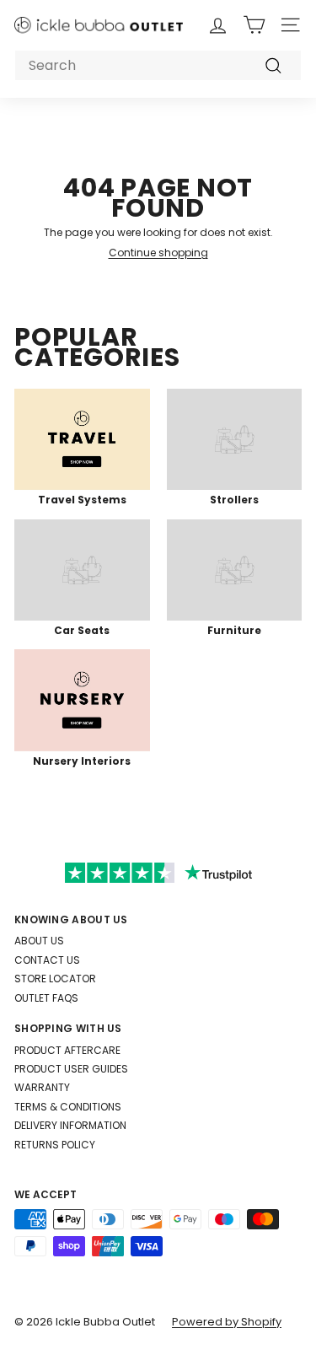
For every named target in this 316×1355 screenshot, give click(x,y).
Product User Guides (71, 1069)
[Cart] (254, 25)
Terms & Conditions (67, 1107)
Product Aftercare (67, 1050)
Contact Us (47, 960)
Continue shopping (158, 252)
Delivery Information (70, 1125)
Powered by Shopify (226, 1322)
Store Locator (55, 978)
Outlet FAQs (46, 998)
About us (39, 940)
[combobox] (158, 65)
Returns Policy (54, 1144)
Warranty (42, 1087)
